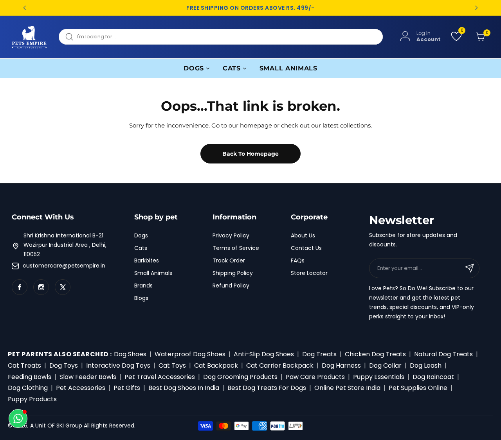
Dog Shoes (130, 354)
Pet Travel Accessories (159, 376)
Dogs (141, 235)
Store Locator (309, 273)
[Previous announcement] (25, 8)
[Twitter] (62, 287)
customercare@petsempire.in (64, 265)
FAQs (298, 260)
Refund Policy (231, 285)
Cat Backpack (216, 365)
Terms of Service (236, 248)
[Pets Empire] (29, 36)
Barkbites (146, 260)
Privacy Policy (231, 235)
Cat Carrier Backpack (280, 365)
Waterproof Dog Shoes (190, 354)
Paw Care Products (315, 376)
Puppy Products (32, 399)
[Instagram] (41, 287)
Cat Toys (172, 365)
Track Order (229, 260)
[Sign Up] (469, 268)
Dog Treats (319, 354)
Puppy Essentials (378, 376)
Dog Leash (426, 365)
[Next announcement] (476, 8)
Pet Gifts (127, 387)
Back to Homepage (250, 153)
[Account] (405, 36)
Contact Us (306, 248)
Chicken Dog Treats (375, 354)
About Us (303, 235)
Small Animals (153, 273)
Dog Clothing (28, 387)
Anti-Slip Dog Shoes (264, 354)
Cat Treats (24, 365)
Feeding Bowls (29, 376)
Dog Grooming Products (240, 376)
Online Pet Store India (347, 387)
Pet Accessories (80, 387)
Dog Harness (341, 365)
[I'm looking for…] (69, 37)
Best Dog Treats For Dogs (266, 387)
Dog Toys (63, 365)
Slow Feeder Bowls (87, 376)
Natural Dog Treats (443, 354)
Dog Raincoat (433, 376)
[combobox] (221, 37)
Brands (143, 285)
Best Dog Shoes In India (183, 387)
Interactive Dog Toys (118, 365)
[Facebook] (19, 287)
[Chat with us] (18, 418)
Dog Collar (385, 365)
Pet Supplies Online (418, 387)
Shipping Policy (233, 273)
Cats (140, 248)
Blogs (141, 298)
